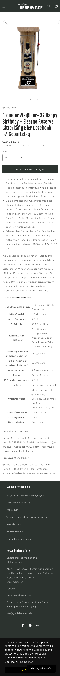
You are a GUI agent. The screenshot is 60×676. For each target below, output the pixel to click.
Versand (15, 146)
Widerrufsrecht (14, 531)
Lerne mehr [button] (27, 662)
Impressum (12, 509)
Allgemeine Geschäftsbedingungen (25, 495)
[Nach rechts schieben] (37, 99)
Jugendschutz (13, 524)
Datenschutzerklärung (18, 502)
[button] (4, 6)
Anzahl (5, 151)
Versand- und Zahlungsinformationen (26, 517)
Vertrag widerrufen (41, 668)
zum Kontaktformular (19, 595)
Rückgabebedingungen (18, 539)
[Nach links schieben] (23, 99)
